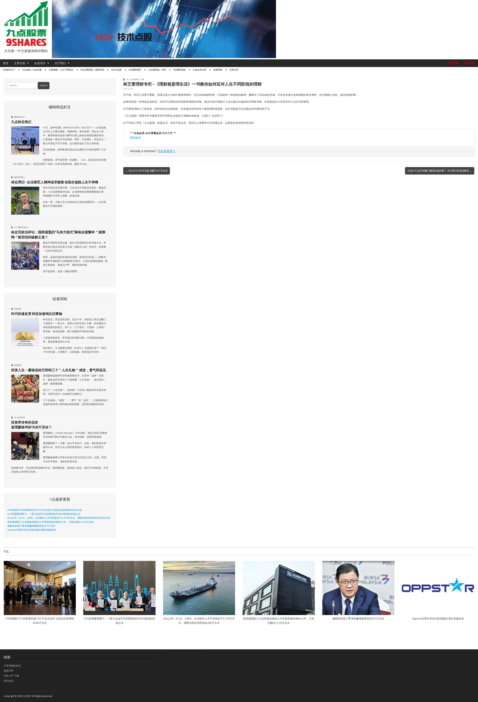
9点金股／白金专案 (32, 70)
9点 (127, 79)
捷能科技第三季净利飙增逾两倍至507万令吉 (32, 525)
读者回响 (217, 70)
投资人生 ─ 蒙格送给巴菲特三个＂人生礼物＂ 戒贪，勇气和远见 (58, 370)
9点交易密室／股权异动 (92, 70)
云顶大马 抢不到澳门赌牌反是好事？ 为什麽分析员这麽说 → (439, 170)
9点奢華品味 (179, 70)
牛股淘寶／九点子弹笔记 (61, 70)
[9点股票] (26, 23)
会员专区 (40, 63)
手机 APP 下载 (11, 675)
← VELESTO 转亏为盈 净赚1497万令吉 (146, 170)
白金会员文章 (199, 70)
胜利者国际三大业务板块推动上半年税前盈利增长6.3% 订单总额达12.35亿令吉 (50, 522)
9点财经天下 (9, 70)
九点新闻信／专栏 (157, 70)
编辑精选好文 (19, 117)
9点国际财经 (135, 70)
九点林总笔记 (21, 122)
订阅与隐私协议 (12, 665)
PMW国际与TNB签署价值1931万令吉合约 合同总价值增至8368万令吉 (44, 510)
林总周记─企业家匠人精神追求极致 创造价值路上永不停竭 (54, 182)
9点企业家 (116, 70)
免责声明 (8, 670)
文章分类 (19, 63)
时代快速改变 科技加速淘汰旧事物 (36, 314)
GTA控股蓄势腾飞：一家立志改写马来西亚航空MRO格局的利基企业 (43, 514)
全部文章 (233, 70)
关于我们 (60, 63)
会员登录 (452, 63)
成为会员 (469, 63)
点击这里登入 (167, 151)
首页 (5, 63)
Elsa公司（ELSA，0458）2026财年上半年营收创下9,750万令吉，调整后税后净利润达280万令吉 (58, 517)
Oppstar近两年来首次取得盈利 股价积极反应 (31, 529)
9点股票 (27, 696)
